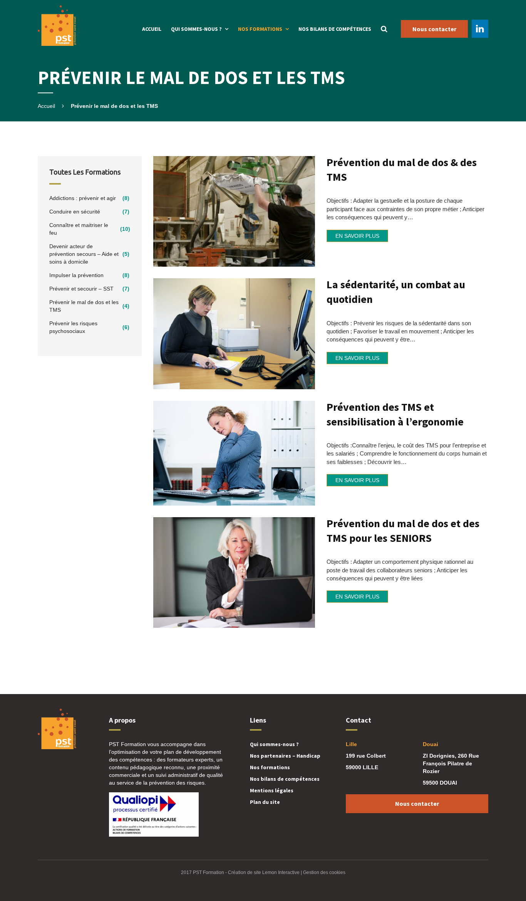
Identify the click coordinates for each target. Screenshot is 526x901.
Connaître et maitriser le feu (78, 229)
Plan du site (265, 801)
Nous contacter (434, 29)
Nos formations (260, 28)
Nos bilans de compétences (334, 28)
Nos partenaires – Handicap (285, 755)
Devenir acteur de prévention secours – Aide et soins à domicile (84, 254)
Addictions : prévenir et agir (82, 198)
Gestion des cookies (324, 872)
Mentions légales (271, 790)
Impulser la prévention (76, 275)
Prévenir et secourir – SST (81, 289)
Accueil (151, 28)
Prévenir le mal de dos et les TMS (84, 306)
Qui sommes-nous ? (196, 28)
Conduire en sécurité (74, 211)
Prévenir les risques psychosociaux (73, 327)
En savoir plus (357, 236)
